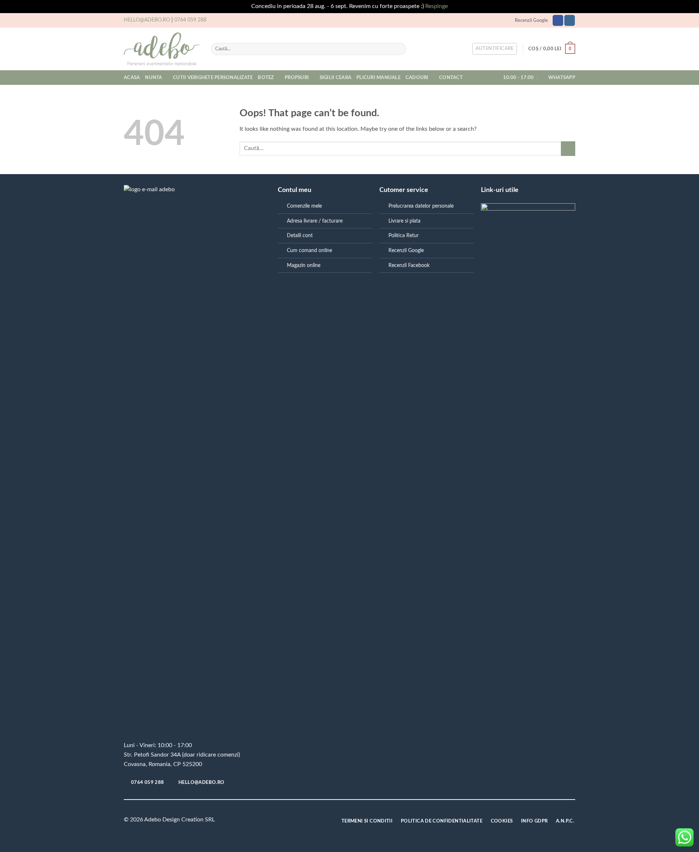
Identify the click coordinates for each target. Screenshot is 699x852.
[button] (494, 49)
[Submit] (399, 49)
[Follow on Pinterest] (279, 821)
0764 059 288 (190, 20)
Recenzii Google (531, 20)
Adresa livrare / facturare (315, 221)
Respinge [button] (436, 6)
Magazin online (303, 265)
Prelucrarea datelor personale (421, 206)
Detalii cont (300, 235)
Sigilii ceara (335, 77)
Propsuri (297, 77)
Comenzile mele (304, 206)
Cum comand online (309, 250)
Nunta (153, 77)
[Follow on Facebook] (558, 20)
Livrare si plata (404, 221)
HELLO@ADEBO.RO (147, 20)
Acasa (132, 77)
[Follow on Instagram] (569, 20)
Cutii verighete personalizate (213, 77)
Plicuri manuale (378, 77)
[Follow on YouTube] (290, 821)
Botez (266, 77)
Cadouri (417, 77)
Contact (451, 77)
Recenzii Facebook (409, 265)
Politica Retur (403, 235)
